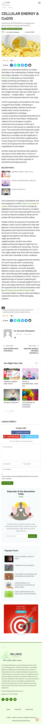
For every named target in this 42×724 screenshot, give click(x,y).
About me (18, 709)
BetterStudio (26, 720)
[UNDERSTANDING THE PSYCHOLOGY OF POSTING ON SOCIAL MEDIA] (9, 585)
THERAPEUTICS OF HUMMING (24, 565)
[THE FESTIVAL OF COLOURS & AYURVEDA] (30, 395)
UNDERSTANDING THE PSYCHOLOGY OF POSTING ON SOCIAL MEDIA (25, 585)
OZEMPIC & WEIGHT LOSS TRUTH (22, 172)
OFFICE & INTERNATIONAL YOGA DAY (24, 181)
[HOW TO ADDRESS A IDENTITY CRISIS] (9, 559)
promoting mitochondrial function (17, 290)
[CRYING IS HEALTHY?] (6, 191)
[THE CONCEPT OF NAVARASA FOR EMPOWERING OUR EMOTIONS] (9, 576)
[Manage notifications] (37, 719)
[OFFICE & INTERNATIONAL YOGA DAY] (6, 183)
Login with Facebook (22, 432)
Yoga (24, 378)
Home (8, 709)
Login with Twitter (31, 436)
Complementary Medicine (15, 28)
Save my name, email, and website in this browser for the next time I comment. (20, 477)
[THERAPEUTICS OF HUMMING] (9, 567)
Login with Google (13, 436)
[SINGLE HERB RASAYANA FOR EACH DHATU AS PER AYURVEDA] (9, 594)
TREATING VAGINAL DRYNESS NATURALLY (31, 351)
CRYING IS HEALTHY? (19, 189)
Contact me (29, 709)
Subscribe (32, 536)
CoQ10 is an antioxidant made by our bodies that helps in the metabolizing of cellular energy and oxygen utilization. (18, 311)
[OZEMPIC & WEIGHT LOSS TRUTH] (6, 174)
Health (4, 28)
